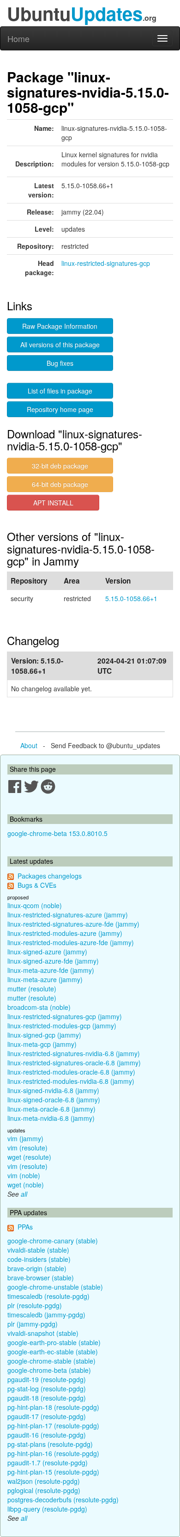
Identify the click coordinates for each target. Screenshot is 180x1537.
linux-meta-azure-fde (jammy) (50, 970)
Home (18, 38)
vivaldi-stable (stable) (38, 1249)
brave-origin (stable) (36, 1268)
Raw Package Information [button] (59, 326)
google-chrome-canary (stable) (52, 1240)
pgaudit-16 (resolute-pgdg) (46, 1434)
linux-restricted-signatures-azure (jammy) (67, 914)
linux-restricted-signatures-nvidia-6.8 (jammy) (73, 1053)
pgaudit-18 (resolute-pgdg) (46, 1397)
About (28, 745)
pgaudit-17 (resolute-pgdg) (46, 1416)
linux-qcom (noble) (34, 905)
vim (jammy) (25, 1138)
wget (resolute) (29, 1157)
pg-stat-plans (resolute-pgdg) (50, 1444)
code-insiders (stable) (39, 1259)
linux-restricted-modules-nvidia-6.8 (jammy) (70, 1081)
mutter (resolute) (31, 988)
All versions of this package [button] (60, 344)
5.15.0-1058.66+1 (131, 598)
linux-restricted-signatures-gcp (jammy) (64, 1016)
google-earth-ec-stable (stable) (52, 1351)
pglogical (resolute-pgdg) (43, 1490)
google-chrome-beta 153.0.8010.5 (57, 833)
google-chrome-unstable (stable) (55, 1286)
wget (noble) (25, 1184)
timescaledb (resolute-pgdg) (48, 1296)
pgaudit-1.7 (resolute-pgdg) (47, 1462)
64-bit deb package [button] (60, 484)
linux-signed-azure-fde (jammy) (53, 960)
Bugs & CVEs (37, 885)
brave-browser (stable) (40, 1277)
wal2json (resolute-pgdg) (43, 1481)
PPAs (25, 1226)
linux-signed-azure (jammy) (47, 951)
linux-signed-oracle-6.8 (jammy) (53, 1099)
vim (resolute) (27, 1147)
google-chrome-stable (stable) (51, 1360)
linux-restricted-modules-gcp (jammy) (61, 1025)
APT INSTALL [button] (53, 502)
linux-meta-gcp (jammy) (42, 1044)
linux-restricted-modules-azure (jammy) (64, 933)
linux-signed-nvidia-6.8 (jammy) (53, 1090)
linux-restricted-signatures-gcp (105, 263)
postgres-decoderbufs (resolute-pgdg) (63, 1499)
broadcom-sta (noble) (39, 1007)
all (24, 1194)
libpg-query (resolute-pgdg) (47, 1508)
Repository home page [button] (60, 409)
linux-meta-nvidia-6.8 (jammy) (51, 1118)
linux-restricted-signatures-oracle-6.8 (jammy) (74, 1062)
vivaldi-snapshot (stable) (42, 1333)
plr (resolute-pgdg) (34, 1305)
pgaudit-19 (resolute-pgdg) (46, 1379)
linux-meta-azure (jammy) (45, 979)
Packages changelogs (50, 875)
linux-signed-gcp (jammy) (44, 1034)
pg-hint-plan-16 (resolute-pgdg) (53, 1453)
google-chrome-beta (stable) (49, 1370)
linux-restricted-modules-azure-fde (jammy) (70, 942)
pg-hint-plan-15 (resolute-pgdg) (53, 1471)
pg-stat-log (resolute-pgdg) (46, 1388)
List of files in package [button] (60, 390)
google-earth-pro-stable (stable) (54, 1342)
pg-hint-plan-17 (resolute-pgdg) (53, 1425)
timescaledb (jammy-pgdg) (46, 1314)
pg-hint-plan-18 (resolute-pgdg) (53, 1407)
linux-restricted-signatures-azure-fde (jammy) (73, 923)
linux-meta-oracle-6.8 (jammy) (51, 1108)
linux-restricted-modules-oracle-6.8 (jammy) (71, 1071)
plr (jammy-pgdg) (32, 1323)
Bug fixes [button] (60, 363)
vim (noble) (23, 1175)
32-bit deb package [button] (60, 465)
